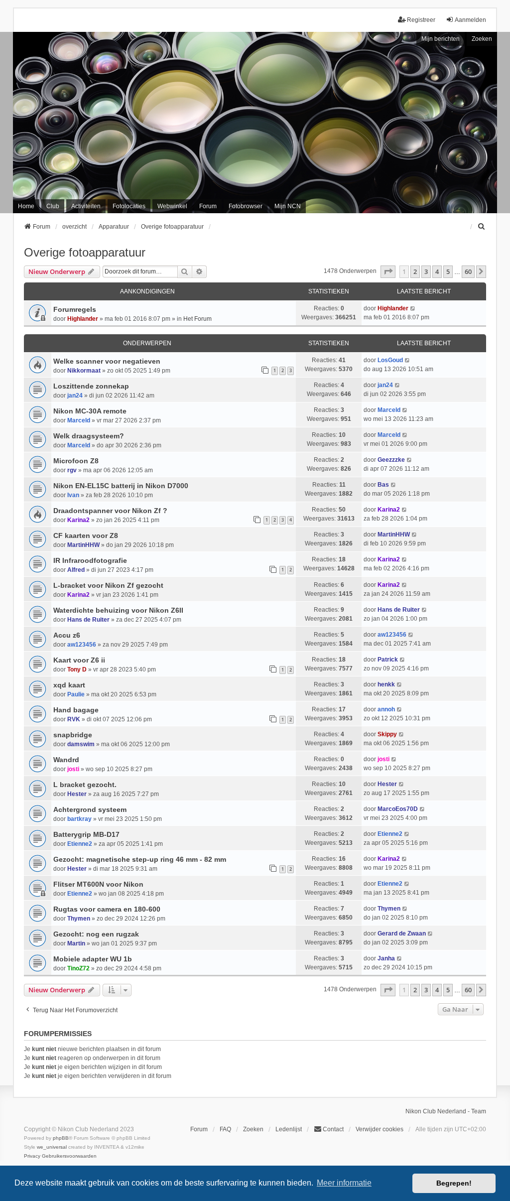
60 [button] (468, 271)
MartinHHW (83, 544)
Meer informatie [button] (344, 1183)
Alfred (76, 569)
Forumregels (74, 309)
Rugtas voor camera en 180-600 (106, 909)
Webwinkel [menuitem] (172, 206)
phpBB (61, 1138)
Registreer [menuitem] (421, 19)
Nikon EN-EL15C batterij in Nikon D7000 (120, 486)
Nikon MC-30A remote (90, 411)
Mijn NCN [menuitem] (287, 206)
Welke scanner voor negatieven (106, 361)
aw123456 (81, 644)
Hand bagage (76, 710)
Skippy (387, 734)
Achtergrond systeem (90, 809)
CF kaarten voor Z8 (85, 535)
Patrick (388, 659)
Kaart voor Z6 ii (79, 660)
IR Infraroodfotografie (90, 560)
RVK (73, 719)
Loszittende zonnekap (91, 386)
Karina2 (78, 520)
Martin (76, 943)
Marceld (78, 420)
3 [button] (426, 271)
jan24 (75, 395)
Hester (77, 794)
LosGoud (390, 360)
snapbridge (72, 735)
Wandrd (66, 760)
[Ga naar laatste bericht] (413, 308)
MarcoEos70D (398, 808)
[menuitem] (481, 226)
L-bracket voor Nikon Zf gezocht (108, 585)
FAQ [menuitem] (225, 1129)
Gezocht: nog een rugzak (96, 934)
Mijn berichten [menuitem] (440, 38)
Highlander (82, 318)
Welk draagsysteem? (88, 436)
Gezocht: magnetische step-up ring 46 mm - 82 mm (139, 859)
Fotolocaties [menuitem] (129, 206)
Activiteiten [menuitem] (86, 206)
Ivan (73, 495)
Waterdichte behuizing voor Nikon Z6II (118, 610)
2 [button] (415, 271)
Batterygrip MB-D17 (86, 834)
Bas (383, 484)
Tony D (77, 669)
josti (73, 769)
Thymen (78, 918)
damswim (81, 744)
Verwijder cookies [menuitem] (379, 1129)
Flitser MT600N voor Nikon (98, 884)
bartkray (79, 818)
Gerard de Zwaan (402, 933)
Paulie (76, 694)
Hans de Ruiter (88, 619)
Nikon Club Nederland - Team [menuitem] (445, 1111)
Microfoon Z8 (76, 461)
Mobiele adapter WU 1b (92, 959)
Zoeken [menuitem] (253, 1129)
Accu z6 (66, 635)
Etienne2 (79, 843)
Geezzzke (391, 459)
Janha (386, 958)
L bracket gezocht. (85, 785)
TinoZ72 (78, 968)
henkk (386, 684)
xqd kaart (69, 685)
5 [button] (448, 271)
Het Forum (197, 318)
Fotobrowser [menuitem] (245, 206)
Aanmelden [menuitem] (470, 19)
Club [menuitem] (52, 206)
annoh (386, 709)
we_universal (52, 1147)
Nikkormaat (84, 370)
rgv (72, 470)
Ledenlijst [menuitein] (288, 1129)
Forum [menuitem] (208, 206)
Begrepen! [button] (454, 1183)
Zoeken (482, 38)
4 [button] (437, 271)
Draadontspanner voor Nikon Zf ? (110, 511)
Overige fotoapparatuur (84, 252)
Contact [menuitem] (333, 1129)
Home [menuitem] (26, 206)
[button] (388, 271)
